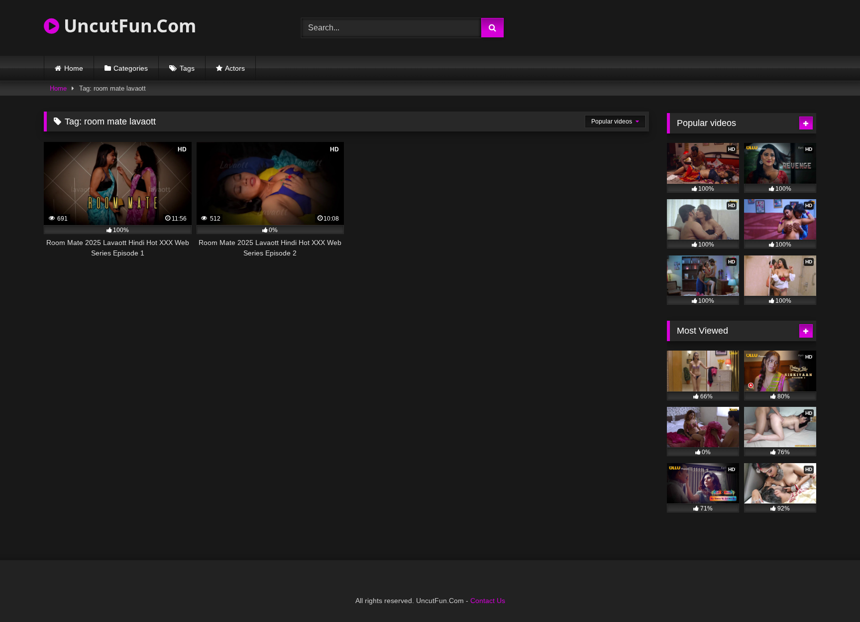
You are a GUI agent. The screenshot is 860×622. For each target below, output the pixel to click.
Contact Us (487, 601)
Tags (187, 68)
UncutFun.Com (127, 25)
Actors (235, 68)
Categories (130, 68)
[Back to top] (829, 592)
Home (73, 68)
